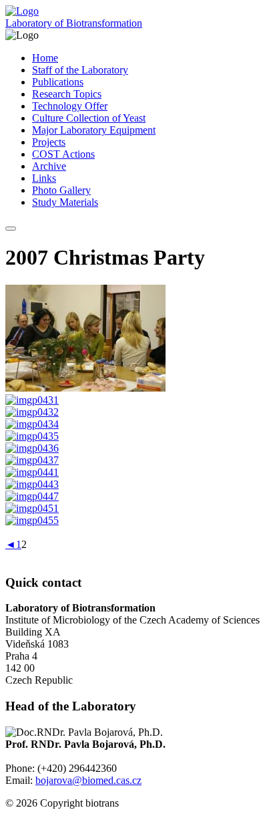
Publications (57, 82)
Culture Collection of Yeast (89, 118)
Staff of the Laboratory (80, 70)
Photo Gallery (61, 190)
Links (44, 178)
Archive (49, 166)
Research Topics (66, 94)
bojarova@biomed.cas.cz (88, 780)
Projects (48, 142)
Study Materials (65, 202)
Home (45, 57)
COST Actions (63, 154)
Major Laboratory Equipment (94, 130)
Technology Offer (69, 106)
